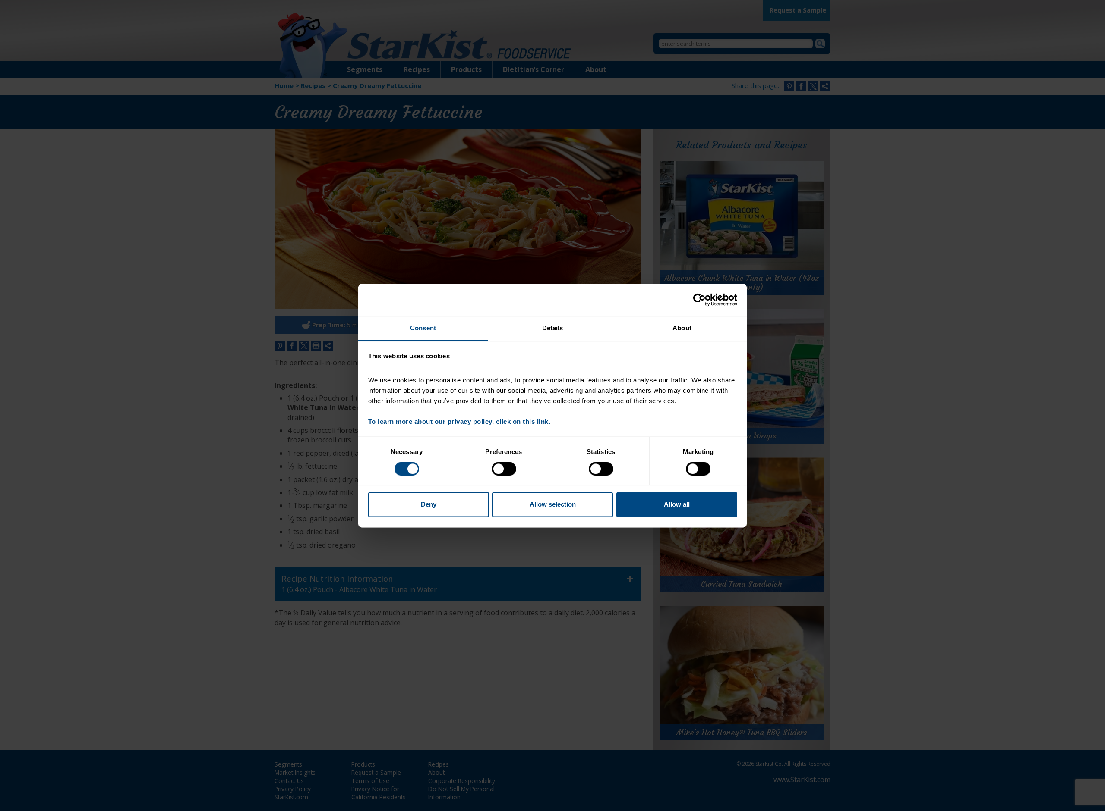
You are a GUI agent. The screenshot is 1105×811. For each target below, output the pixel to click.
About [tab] (681, 328)
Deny (428, 504)
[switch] (504, 469)
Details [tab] (552, 328)
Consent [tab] (423, 328)
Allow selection (553, 504)
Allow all (677, 504)
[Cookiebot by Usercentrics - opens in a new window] (699, 299)
